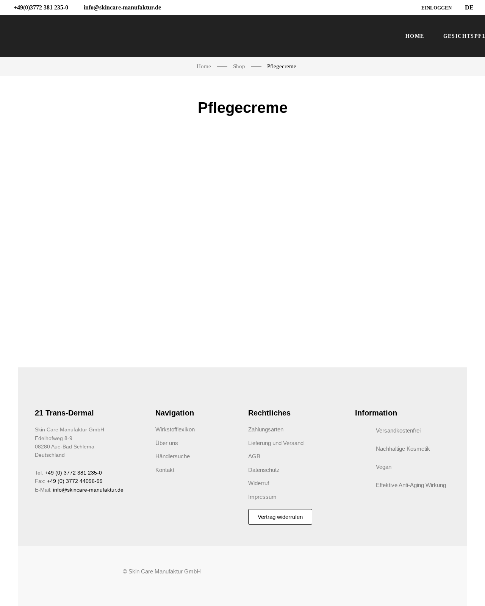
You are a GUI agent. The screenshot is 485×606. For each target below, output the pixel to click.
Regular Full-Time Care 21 (69, 257)
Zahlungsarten (265, 429)
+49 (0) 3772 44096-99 (75, 481)
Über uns (166, 443)
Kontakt (164, 470)
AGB (254, 456)
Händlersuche (172, 456)
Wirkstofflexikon (175, 429)
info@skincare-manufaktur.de (88, 490)
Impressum (262, 497)
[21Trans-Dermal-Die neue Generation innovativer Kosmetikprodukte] (199, 36)
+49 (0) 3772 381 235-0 (73, 473)
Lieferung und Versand (276, 443)
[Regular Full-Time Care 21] (70, 191)
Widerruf (258, 483)
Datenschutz (264, 470)
